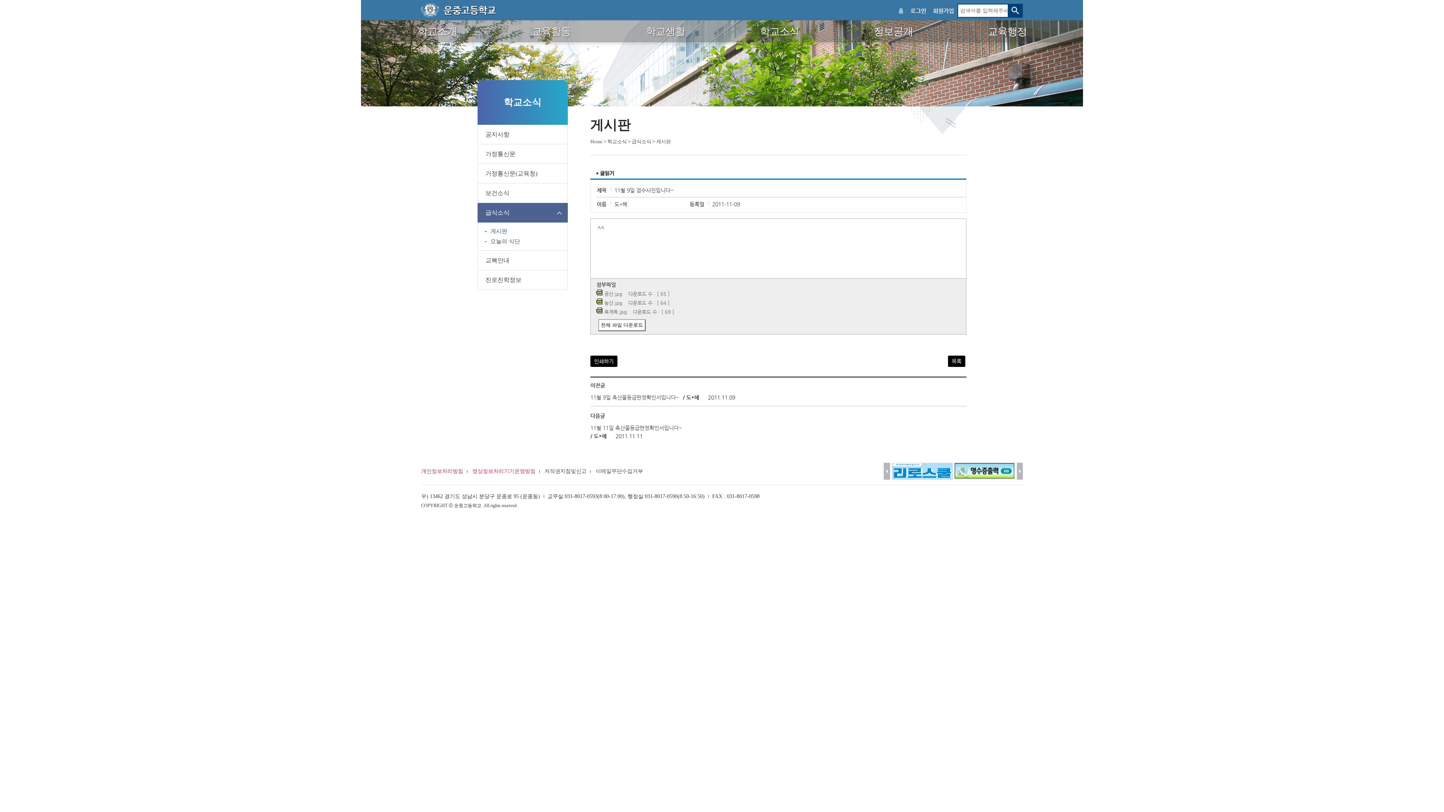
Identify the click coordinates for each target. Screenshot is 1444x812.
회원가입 (943, 11)
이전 (887, 471)
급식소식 (497, 212)
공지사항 (497, 134)
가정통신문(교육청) (511, 173)
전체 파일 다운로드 (622, 325)
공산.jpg (613, 294)
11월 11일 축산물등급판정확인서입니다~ (636, 428)
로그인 (918, 11)
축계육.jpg (615, 312)
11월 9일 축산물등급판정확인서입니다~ (634, 397)
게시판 (498, 231)
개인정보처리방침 (442, 471)
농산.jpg (613, 303)
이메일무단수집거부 (619, 471)
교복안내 (497, 260)
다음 (1020, 471)
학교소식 (617, 141)
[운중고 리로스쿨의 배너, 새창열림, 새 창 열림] (922, 471)
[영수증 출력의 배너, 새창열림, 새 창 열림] (985, 471)
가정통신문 (500, 154)
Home (596, 141)
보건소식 (497, 193)
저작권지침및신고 (566, 471)
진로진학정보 (503, 280)
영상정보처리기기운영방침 (503, 471)
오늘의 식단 (505, 241)
